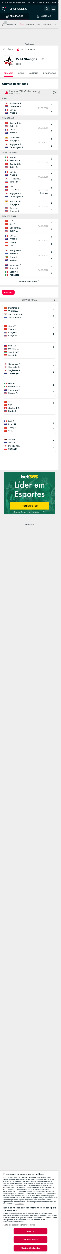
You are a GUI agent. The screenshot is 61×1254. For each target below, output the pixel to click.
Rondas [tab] (8, 292)
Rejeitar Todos (30, 1239)
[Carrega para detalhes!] (29, 108)
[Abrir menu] (53, 8)
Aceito (30, 1231)
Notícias (33, 73)
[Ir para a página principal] (17, 9)
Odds (21, 73)
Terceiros (19, 1204)
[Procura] (47, 8)
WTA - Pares (28, 49)
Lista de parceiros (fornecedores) (19, 1225)
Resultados (49, 73)
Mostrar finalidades (30, 1248)
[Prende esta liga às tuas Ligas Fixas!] (42, 59)
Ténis (9, 49)
